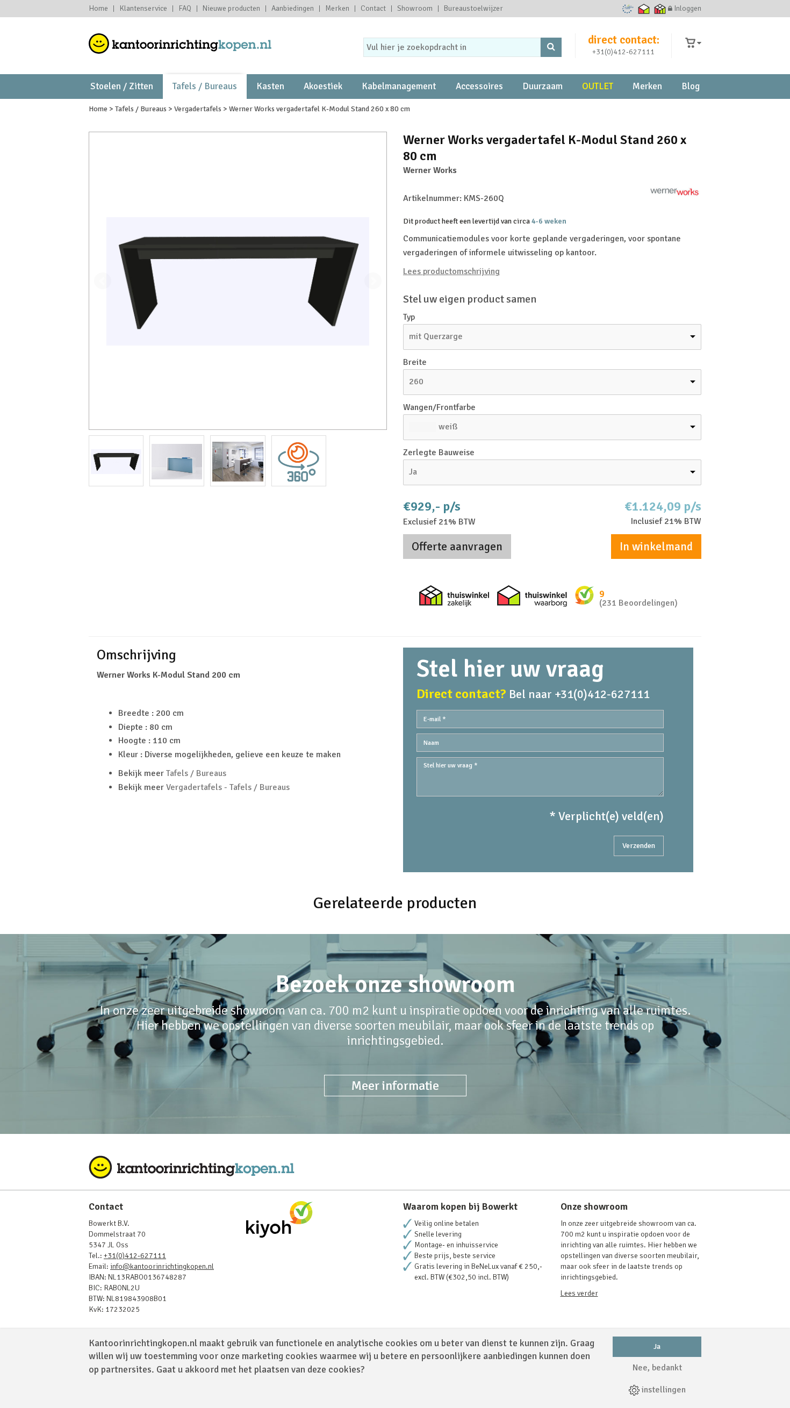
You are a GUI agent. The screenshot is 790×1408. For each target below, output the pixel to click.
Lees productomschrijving (451, 271)
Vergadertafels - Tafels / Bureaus (228, 787)
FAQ (184, 8)
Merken (337, 8)
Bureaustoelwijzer (473, 8)
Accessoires (479, 86)
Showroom (415, 8)
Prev (102, 281)
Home (98, 8)
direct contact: (623, 40)
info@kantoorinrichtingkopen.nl (162, 1266)
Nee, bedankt (657, 1367)
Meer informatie (395, 1085)
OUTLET (597, 86)
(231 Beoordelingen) (638, 603)
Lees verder (579, 1293)
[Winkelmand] (693, 43)
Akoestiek (323, 86)
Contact (373, 8)
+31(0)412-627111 (623, 51)
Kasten (270, 86)
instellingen (663, 1389)
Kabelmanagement (399, 86)
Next (373, 281)
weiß (448, 427)
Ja (656, 1346)
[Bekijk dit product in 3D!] (298, 460)
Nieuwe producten (231, 8)
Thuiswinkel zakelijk (660, 8)
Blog (690, 86)
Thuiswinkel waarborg (644, 8)
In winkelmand (656, 547)
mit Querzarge (436, 336)
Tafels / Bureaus (205, 86)
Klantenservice (143, 8)
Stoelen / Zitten (121, 86)
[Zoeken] (551, 47)
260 (416, 381)
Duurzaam (542, 86)
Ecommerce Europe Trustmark (628, 8)
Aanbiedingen (292, 8)
